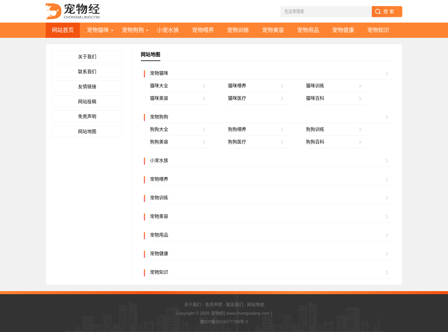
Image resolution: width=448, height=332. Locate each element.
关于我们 (87, 56)
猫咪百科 (315, 98)
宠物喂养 (203, 30)
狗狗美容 (159, 141)
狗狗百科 (315, 141)
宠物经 (217, 313)
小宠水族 (168, 30)
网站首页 (63, 30)
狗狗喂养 (237, 129)
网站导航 (255, 304)
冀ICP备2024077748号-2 (224, 321)
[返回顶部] (435, 305)
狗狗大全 (159, 129)
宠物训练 (238, 30)
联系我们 (87, 71)
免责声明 (87, 116)
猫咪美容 (159, 98)
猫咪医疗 (237, 98)
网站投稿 (87, 101)
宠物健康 (343, 30)
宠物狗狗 (133, 30)
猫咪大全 (159, 85)
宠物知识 (378, 30)
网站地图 (87, 131)
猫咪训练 (315, 85)
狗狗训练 (315, 129)
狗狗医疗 (237, 141)
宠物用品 (308, 30)
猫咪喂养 (237, 85)
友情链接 (87, 86)
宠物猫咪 (98, 30)
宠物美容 (273, 30)
